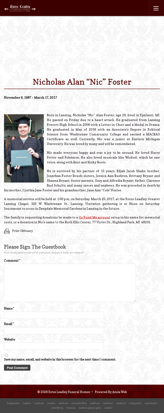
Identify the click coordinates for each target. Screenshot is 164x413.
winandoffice (79, 403)
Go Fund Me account (94, 217)
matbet (27, 403)
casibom (39, 403)
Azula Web (119, 392)
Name (9, 308)
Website (9, 339)
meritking (57, 407)
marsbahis (151, 403)
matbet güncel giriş (90, 407)
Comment (12, 260)
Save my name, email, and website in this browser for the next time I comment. (60, 359)
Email (9, 324)
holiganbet (13, 403)
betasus (71, 407)
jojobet (51, 403)
